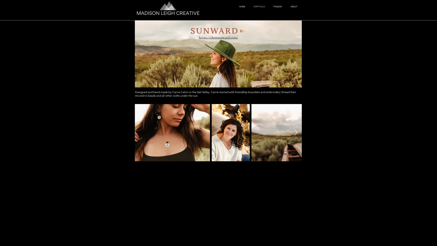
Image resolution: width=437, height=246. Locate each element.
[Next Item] (296, 132)
